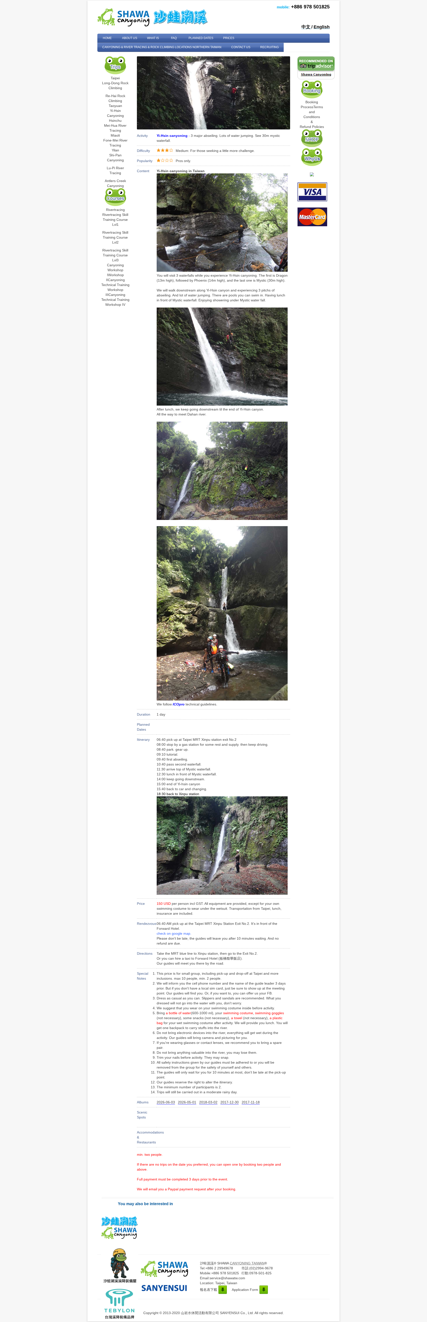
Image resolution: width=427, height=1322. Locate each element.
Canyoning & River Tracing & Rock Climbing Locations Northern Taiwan (161, 47)
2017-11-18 (251, 1102)
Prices (228, 38)
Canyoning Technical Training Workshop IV (115, 300)
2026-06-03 (166, 1102)
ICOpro (179, 704)
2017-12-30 (229, 1102)
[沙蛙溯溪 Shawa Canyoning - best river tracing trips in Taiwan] (312, 175)
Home (107, 38)
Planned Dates (201, 38)
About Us (129, 38)
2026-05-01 (187, 1102)
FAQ (174, 38)
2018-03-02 (208, 1102)
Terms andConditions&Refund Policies (312, 117)
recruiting (269, 47)
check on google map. (174, 933)
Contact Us (240, 47)
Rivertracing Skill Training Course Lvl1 (115, 220)
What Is (153, 38)
